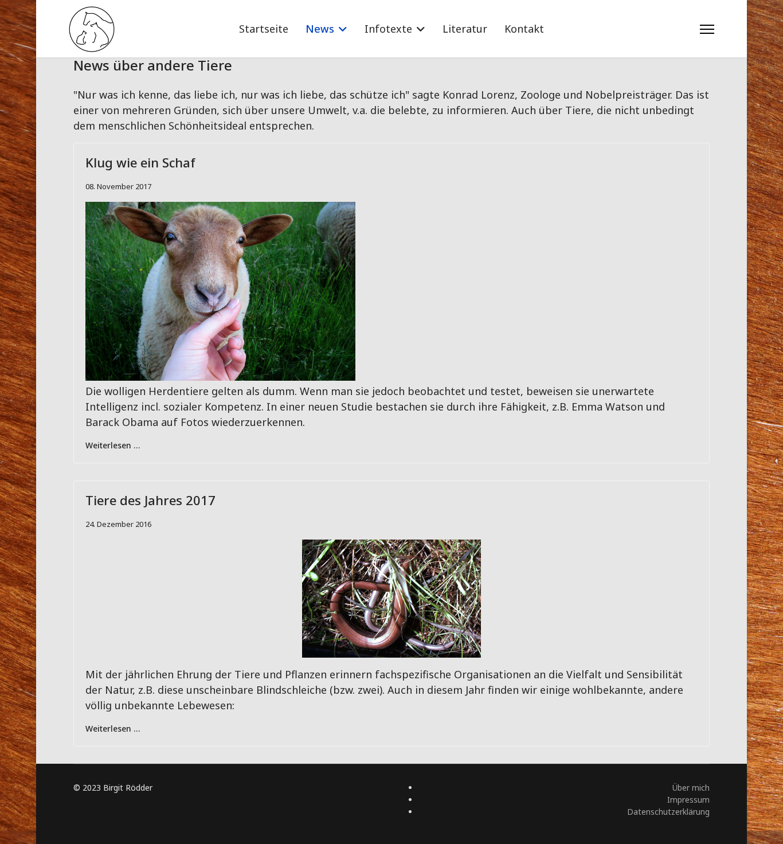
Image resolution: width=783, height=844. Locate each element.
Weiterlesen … (112, 445)
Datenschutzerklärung (668, 811)
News (320, 29)
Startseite (263, 29)
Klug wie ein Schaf (140, 162)
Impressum (688, 799)
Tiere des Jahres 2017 (150, 500)
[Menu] (707, 29)
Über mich (691, 787)
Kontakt (524, 29)
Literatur (465, 29)
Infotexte (388, 29)
